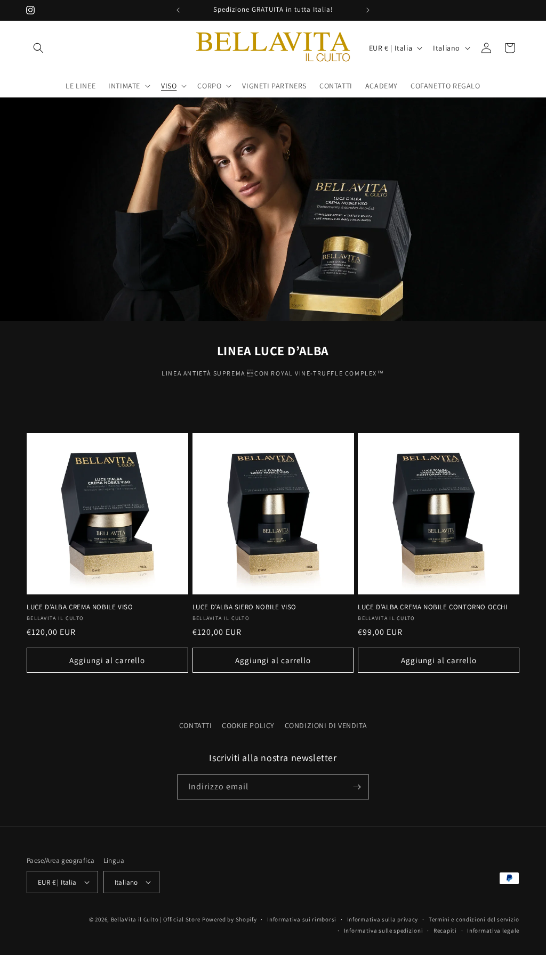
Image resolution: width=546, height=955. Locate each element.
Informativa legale (493, 930)
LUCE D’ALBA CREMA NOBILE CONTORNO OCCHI (432, 607)
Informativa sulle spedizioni (383, 930)
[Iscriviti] (356, 786)
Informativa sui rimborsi (301, 919)
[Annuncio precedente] (178, 10)
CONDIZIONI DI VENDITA (326, 725)
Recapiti (445, 930)
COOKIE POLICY (248, 725)
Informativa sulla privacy (383, 919)
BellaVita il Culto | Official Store (156, 919)
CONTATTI (195, 725)
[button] (38, 48)
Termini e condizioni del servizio (474, 919)
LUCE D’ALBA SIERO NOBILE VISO (244, 607)
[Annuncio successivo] (368, 10)
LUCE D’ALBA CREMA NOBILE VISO (80, 607)
